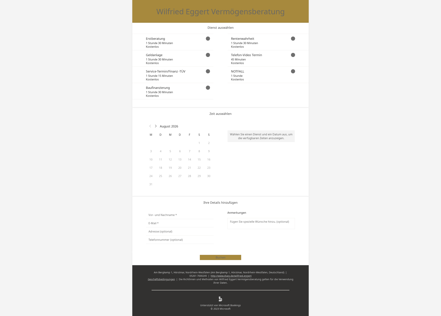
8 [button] (199, 151)
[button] (150, 126)
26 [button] (170, 176)
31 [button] (150, 184)
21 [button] (189, 168)
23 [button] (208, 168)
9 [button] (209, 151)
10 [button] (150, 159)
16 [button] (208, 159)
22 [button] (199, 168)
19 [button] (170, 168)
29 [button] (199, 176)
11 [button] (160, 159)
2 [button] (209, 143)
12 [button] (170, 159)
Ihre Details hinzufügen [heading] (220, 202)
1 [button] (199, 143)
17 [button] (150, 168)
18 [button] (160, 168)
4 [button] (160, 151)
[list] (220, 66)
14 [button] (189, 159)
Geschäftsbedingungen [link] (161, 279)
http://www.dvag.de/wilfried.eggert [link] (231, 275)
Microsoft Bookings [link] (230, 305)
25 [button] (160, 176)
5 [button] (170, 151)
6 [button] (180, 151)
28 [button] (189, 176)
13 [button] (179, 159)
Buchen (220, 257)
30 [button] (208, 176)
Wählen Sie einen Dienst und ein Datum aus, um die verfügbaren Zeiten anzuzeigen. (261, 136)
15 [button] (199, 159)
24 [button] (150, 176)
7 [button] (189, 151)
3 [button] (151, 151)
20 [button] (179, 168)
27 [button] (179, 176)
